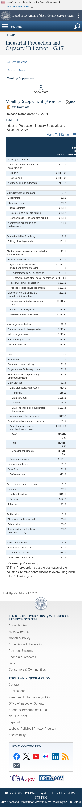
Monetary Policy (19, 638)
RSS (73, 102)
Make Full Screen (59, 134)
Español (14, 722)
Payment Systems (21, 650)
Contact (14, 684)
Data (12, 35)
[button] (5, 15)
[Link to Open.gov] (53, 778)
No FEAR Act (18, 716)
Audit (44, 709)
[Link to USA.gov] (24, 778)
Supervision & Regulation (26, 644)
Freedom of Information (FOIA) (29, 697)
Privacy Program (45, 728)
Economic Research (22, 657)
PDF (52, 102)
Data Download (20, 107)
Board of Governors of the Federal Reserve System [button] (42, 15)
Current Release (17, 62)
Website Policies (20, 728)
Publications (17, 691)
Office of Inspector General (26, 703)
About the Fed (18, 625)
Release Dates (16, 70)
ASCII (59, 102)
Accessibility (17, 735)
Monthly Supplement (21, 78)
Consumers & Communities (27, 669)
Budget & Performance (24, 709)
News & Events (19, 631)
